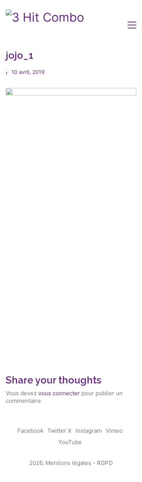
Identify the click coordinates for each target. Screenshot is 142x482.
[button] (132, 25)
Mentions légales (68, 462)
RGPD (105, 462)
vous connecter (59, 393)
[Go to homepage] (45, 25)
